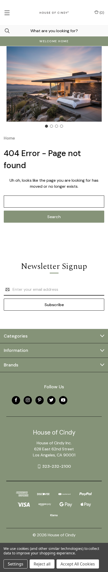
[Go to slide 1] (46, 126)
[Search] (5, 30)
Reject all (42, 564)
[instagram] (28, 400)
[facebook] (16, 400)
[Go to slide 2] (51, 126)
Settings (15, 564)
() (101, 12)
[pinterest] (39, 400)
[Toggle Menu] (7, 12)
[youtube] (63, 400)
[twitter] (51, 400)
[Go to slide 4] (61, 126)
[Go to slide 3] (56, 126)
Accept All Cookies (78, 564)
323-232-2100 (56, 466)
